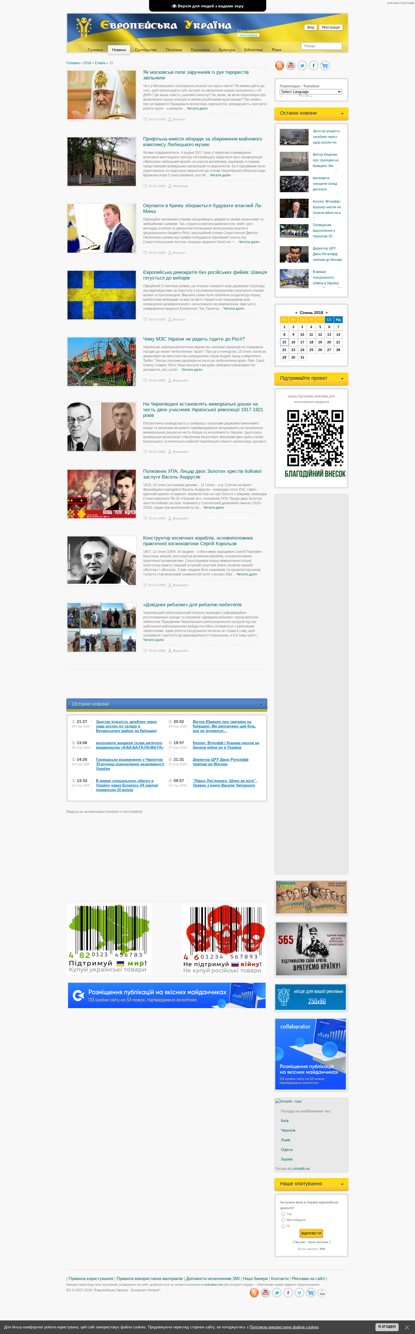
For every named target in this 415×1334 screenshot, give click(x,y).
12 (320, 335)
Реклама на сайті (308, 1278)
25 (311, 350)
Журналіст (181, 380)
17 (302, 342)
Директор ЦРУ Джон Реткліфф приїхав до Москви (327, 254)
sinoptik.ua (301, 1169)
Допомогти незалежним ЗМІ (213, 1278)
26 (320, 350)
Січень (100, 63)
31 (302, 358)
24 (302, 350)
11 (311, 335)
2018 (87, 63)
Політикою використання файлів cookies (284, 1327)
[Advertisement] (169, 684)
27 (329, 350)
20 (329, 342)
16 (293, 342)
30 (293, 358)
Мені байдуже (296, 1220)
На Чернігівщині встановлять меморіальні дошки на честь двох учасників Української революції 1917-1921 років (203, 409)
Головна (73, 63)
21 (338, 342)
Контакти (280, 1278)
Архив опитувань (318, 1242)
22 (284, 350)
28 (338, 350)
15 (284, 342)
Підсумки (299, 1242)
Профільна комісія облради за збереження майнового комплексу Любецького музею (202, 141)
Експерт (179, 119)
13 (329, 335)
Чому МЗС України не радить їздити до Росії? (194, 339)
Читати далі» (197, 109)
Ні (288, 1226)
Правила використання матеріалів (150, 1278)
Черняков (180, 186)
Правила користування (91, 1278)
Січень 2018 (311, 312)
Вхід (310, 27)
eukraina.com (214, 1284)
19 (320, 342)
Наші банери (255, 1278)
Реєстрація (331, 27)
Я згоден (387, 1327)
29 (284, 358)
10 (302, 335)
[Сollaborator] (167, 1007)
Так (289, 1214)
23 (293, 350)
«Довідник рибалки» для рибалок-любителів (192, 604)
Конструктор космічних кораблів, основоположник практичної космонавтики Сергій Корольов (198, 540)
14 (338, 335)
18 (311, 342)
